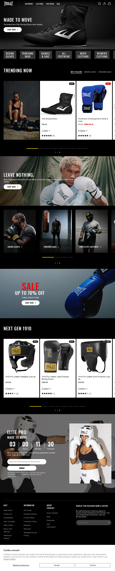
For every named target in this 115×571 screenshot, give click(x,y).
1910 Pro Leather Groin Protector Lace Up (94, 378)
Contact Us (8, 514)
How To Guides (9, 521)
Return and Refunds (8, 530)
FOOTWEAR (50, 4)
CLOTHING (39, 4)
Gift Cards (27, 510)
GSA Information (51, 525)
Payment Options (30, 514)
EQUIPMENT (29, 4)
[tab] (76, 72)
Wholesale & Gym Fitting (30, 534)
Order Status (8, 525)
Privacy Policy (10, 559)
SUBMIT (22, 468)
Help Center (8, 510)
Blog (48, 517)
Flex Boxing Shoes (49, 119)
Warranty (27, 529)
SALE (58, 4)
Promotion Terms (30, 521)
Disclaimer (51, 520)
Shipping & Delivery (8, 537)
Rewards (27, 525)
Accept (57, 565)
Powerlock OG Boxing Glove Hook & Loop (93, 120)
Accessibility (8, 518)
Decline (93, 565)
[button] (29, 3)
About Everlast (52, 513)
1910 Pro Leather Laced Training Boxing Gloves (55, 378)
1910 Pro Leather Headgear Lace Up (20, 377)
